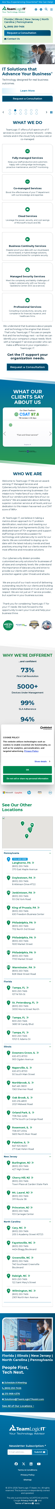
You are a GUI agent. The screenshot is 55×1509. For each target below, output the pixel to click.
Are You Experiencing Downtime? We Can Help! (27, 2)
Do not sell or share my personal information (27, 778)
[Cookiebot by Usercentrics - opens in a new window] (40, 728)
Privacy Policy (27, 1475)
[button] (3, 112)
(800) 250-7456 (15, 26)
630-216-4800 (19, 1101)
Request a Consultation (21, 32)
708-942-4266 (19, 1116)
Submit (38, 1452)
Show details (41, 761)
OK (27, 770)
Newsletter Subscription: (26, 1445)
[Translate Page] (36, 9)
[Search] (46, 9)
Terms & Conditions (27, 1470)
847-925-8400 (19, 1146)
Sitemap (27, 1480)
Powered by (22, 451)
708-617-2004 (19, 1131)
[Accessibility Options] (41, 9)
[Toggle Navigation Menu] (51, 9)
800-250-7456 (19, 991)
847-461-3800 (19, 1086)
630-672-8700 (19, 1056)
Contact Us (13, 39)
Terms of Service (23, 1503)
